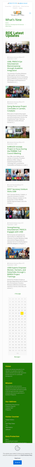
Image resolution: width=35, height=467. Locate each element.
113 (22, 350)
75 (16, 333)
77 (22, 333)
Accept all (17, 462)
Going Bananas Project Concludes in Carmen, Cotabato (17, 108)
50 (13, 322)
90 (25, 339)
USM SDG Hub (16, 6)
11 (22, 301)
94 (19, 342)
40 (19, 316)
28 (19, 310)
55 (10, 324)
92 (13, 342)
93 (16, 342)
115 (17, 353)
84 (25, 336)
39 (16, 316)
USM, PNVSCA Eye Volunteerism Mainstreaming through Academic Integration (15, 66)
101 (22, 344)
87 (16, 339)
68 (13, 330)
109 (10, 350)
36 (25, 313)
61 (10, 327)
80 (13, 336)
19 (10, 307)
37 (10, 316)
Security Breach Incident (11, 441)
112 (19, 350)
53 (22, 322)
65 (22, 327)
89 (22, 339)
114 (25, 350)
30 (25, 310)
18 (25, 304)
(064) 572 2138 (13, 3)
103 (10, 347)
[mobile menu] (30, 13)
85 (10, 339)
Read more (17, 458)
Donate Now (8, 6)
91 (10, 342)
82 (19, 336)
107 (22, 347)
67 (10, 330)
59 (22, 324)
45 (16, 319)
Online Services (25, 6)
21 (16, 307)
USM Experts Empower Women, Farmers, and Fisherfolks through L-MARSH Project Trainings (16, 272)
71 (22, 330)
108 (25, 347)
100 (19, 344)
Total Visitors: (9, 427)
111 (16, 350)
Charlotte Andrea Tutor (15, 223)
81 (16, 336)
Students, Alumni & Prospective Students (16, 443)
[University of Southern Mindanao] (17, 13)
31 (10, 313)
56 (13, 324)
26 (13, 310)
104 (13, 347)
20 (13, 307)
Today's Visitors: (10, 419)
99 (16, 344)
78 (25, 333)
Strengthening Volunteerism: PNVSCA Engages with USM (16, 229)
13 (10, 304)
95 (22, 342)
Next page (17, 357)
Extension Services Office (15, 57)
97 (10, 344)
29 (22, 310)
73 (10, 333)
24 (25, 307)
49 (10, 322)
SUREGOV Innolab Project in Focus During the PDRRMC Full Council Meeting (17, 149)
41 (22, 316)
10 (19, 301)
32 (13, 313)
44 (13, 319)
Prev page (18, 293)
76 (19, 333)
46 (19, 319)
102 (25, 344)
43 (10, 319)
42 (25, 316)
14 (13, 304)
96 (25, 342)
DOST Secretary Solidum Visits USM (17, 190)
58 (19, 324)
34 (19, 313)
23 (22, 307)
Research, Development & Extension (14, 24)
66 (25, 327)
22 (19, 307)
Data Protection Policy (26, 455)
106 (19, 347)
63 (16, 327)
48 (25, 319)
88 (19, 339)
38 (13, 316)
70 (19, 330)
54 (25, 322)
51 (16, 322)
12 (25, 301)
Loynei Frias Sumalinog (14, 184)
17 (22, 304)
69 (16, 330)
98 (13, 344)
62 (13, 327)
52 (19, 322)
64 (19, 327)
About (7, 439)
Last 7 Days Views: (10, 423)
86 (13, 339)
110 (13, 350)
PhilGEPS (15, 8)
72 (25, 330)
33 (16, 313)
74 (13, 333)
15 (16, 304)
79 (10, 336)
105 (16, 347)
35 (22, 313)
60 (25, 324)
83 (22, 336)
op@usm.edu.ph (23, 3)
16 (19, 304)
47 (22, 319)
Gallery (20, 8)
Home (7, 23)
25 (10, 310)
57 (16, 324)
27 (16, 310)
